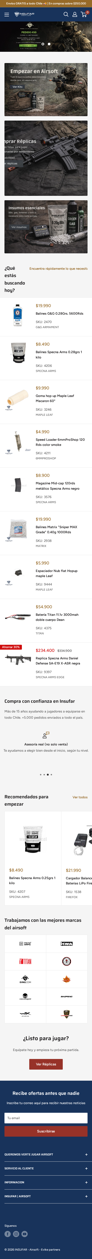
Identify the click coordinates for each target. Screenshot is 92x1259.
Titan (40, 633)
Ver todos (80, 797)
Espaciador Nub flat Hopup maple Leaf (56, 573)
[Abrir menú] (6, 14)
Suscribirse (46, 1131)
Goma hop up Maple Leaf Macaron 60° (55, 398)
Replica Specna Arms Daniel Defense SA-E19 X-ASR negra (58, 660)
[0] (84, 14)
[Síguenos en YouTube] (24, 1234)
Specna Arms (46, 371)
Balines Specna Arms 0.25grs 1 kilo (32, 880)
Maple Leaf (44, 414)
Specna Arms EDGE (50, 677)
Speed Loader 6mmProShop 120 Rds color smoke (60, 442)
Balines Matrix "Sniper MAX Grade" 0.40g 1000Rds (56, 529)
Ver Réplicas (46, 1064)
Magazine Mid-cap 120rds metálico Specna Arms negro (57, 485)
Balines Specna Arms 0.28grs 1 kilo (59, 354)
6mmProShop (46, 458)
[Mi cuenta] (75, 14)
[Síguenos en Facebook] (7, 1234)
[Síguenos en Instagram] (16, 1234)
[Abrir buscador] (66, 14)
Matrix (41, 546)
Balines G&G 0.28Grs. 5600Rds (59, 314)
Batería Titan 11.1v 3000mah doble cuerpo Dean (57, 617)
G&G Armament (47, 327)
